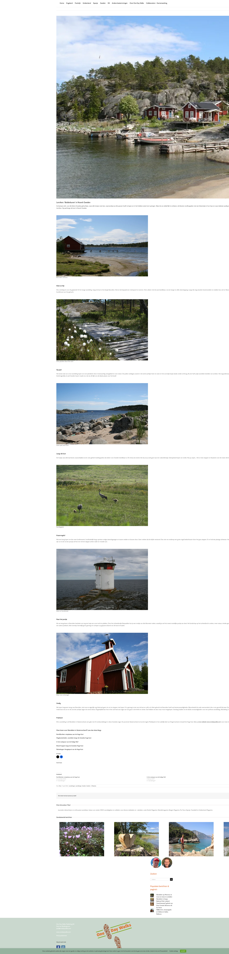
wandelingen (72, 799)
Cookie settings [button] (173, 951)
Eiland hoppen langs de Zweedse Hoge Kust (69, 759)
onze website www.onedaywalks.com (209, 735)
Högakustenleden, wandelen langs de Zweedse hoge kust (73, 751)
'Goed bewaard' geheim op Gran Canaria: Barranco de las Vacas (164, 919)
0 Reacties (93, 799)
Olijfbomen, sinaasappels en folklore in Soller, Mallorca (163, 925)
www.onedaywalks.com (63, 945)
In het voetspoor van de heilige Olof (67, 755)
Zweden (84, 799)
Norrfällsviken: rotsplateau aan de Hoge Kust (69, 748)
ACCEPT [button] (183, 951)
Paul (60, 799)
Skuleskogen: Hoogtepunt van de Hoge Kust (69, 763)
